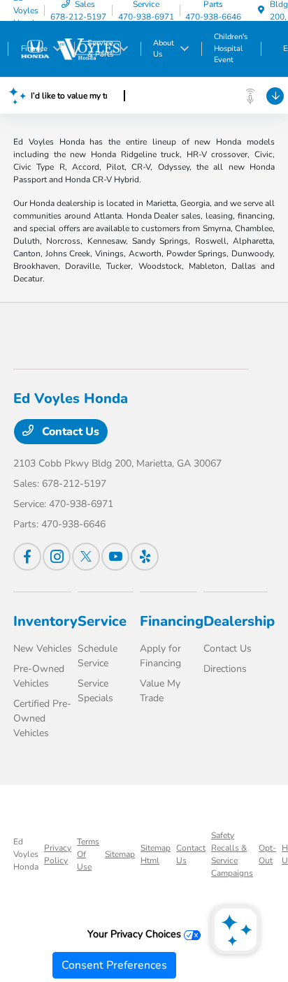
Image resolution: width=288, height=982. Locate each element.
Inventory (45, 621)
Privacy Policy (57, 854)
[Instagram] (57, 557)
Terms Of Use (88, 854)
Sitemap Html (156, 854)
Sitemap (120, 854)
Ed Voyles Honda (25, 854)
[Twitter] (86, 557)
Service (102, 621)
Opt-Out (267, 854)
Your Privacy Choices (135, 934)
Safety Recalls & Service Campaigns (232, 854)
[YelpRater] (145, 557)
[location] (261, 10)
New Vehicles (42, 648)
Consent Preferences (114, 965)
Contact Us (69, 431)
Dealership (239, 621)
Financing (171, 621)
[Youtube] (115, 557)
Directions (225, 668)
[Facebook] (27, 557)
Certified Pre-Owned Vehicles (42, 718)
